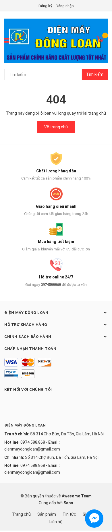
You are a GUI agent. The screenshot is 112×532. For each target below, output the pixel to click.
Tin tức (69, 514)
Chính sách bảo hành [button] (27, 336)
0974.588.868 (32, 442)
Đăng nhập (65, 6)
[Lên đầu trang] (102, 505)
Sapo (68, 503)
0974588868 (51, 284)
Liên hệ (56, 521)
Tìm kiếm (94, 74)
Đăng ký (45, 6)
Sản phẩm (46, 514)
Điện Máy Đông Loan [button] (26, 312)
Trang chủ (21, 514)
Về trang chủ (56, 127)
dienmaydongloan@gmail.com (32, 449)
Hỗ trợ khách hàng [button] (25, 324)
